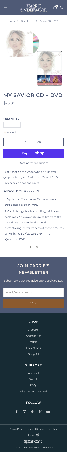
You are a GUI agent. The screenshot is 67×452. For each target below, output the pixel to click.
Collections (33, 348)
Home (11, 21)
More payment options (33, 163)
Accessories (33, 335)
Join (33, 303)
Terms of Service (35, 429)
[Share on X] (37, 247)
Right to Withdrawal (33, 391)
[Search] (62, 7)
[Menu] (5, 7)
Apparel (33, 329)
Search (33, 379)
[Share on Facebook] (30, 247)
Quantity (11, 119)
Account (33, 373)
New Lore (53, 429)
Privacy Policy (16, 429)
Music (33, 342)
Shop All (33, 354)
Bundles (26, 21)
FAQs (33, 385)
